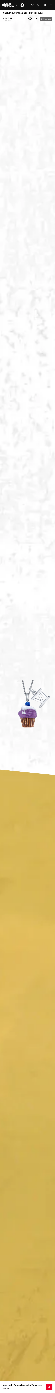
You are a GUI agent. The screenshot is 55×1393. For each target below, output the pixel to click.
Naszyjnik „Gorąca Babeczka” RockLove (22, 1385)
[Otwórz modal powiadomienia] (49, 1387)
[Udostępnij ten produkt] (36, 19)
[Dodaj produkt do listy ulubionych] (29, 19)
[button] (33, 4)
